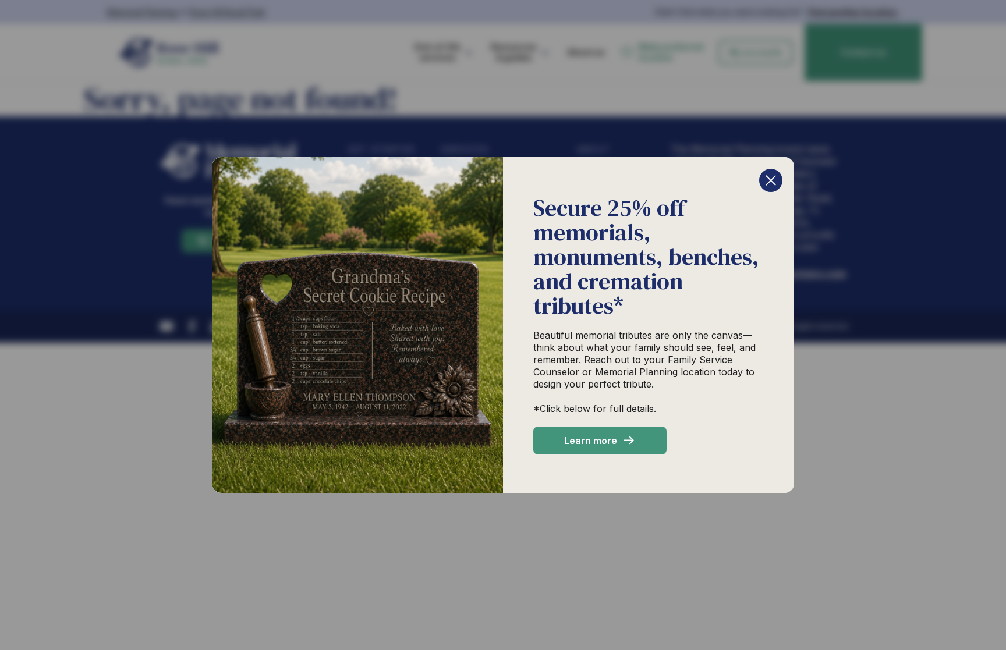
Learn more (590, 440)
